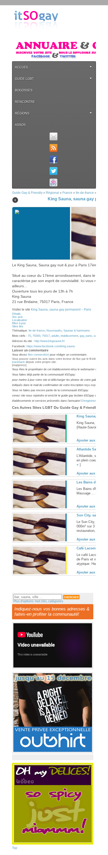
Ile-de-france (85, 193)
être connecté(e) (38, 354)
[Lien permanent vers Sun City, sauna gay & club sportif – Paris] (39, 540)
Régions (22, 113)
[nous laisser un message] (53, 136)
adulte (55, 335)
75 (29, 335)
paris (89, 335)
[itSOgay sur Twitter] (53, 171)
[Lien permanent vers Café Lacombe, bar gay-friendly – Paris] (39, 573)
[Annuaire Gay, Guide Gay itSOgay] (36, 34)
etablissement (69, 335)
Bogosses (24, 90)
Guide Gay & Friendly (27, 193)
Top (14, 848)
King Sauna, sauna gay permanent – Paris (61, 309)
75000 (36, 335)
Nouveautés (54, 330)
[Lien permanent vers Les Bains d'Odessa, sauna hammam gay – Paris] (39, 507)
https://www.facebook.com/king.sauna (50, 346)
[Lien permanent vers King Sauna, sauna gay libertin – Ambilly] (39, 441)
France (67, 193)
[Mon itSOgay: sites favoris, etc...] (53, 182)
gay (82, 335)
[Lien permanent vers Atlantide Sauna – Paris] (39, 474)
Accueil (22, 67)
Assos (20, 125)
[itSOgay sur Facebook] (53, 159)
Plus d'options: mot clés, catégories (38, 601)
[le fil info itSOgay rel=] (53, 148)
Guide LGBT (24, 79)
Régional (52, 193)
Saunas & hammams (76, 330)
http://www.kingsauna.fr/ (49, 341)
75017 (46, 335)
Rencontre (25, 102)
